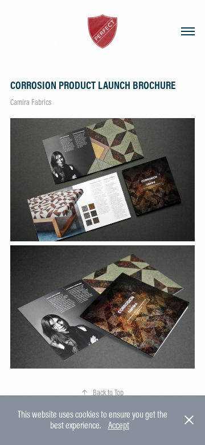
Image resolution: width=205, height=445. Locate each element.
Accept (118, 425)
